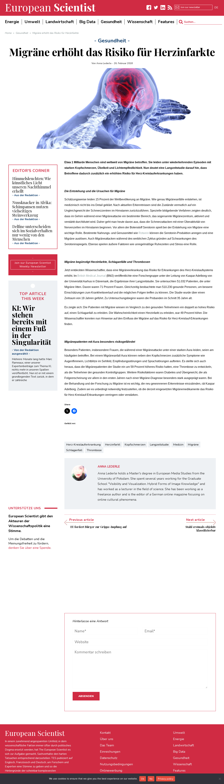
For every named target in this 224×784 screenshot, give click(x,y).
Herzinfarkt (112, 445)
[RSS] (169, 7)
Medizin (178, 445)
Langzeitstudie (159, 445)
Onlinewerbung (111, 770)
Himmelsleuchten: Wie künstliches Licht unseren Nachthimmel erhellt (31, 185)
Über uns (106, 739)
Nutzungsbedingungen (116, 764)
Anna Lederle (103, 63)
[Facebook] (148, 7)
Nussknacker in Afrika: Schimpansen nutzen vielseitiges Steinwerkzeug (32, 209)
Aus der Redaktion (26, 195)
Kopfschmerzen (135, 445)
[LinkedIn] (162, 7)
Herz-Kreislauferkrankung (83, 445)
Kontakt (105, 733)
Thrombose (94, 450)
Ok (142, 778)
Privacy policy (165, 778)
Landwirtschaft (183, 745)
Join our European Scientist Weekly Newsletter (33, 264)
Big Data (179, 752)
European (50, 7)
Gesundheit (181, 758)
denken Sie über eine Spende (29, 548)
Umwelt (179, 733)
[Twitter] (155, 7)
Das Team (107, 745)
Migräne (193, 445)
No (151, 778)
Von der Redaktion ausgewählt (25, 352)
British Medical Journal (91, 275)
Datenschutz (108, 758)
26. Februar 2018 (123, 63)
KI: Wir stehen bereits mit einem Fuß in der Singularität (31, 325)
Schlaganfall (74, 450)
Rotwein (144, 233)
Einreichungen (110, 752)
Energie (178, 739)
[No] (219, 778)
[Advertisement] (140, 570)
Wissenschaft (182, 764)
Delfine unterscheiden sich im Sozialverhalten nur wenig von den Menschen (32, 233)
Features (179, 770)
